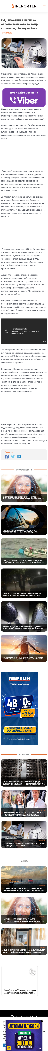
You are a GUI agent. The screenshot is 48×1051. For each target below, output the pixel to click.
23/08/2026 (42, 886)
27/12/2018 (42, 841)
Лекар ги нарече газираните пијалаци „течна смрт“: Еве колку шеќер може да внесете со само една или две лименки (23, 951)
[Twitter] (13, 456)
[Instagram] (19, 456)
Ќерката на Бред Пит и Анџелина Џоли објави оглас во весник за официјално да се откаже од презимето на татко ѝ (23, 814)
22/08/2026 (42, 779)
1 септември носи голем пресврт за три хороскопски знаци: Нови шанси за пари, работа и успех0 (23, 497)
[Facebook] (7, 456)
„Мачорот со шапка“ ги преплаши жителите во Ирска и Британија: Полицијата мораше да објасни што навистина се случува (22, 594)
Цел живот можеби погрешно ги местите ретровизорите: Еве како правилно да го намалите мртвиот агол (20, 531)
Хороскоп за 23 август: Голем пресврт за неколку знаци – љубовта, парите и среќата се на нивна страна (23, 658)
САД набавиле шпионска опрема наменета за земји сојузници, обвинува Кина (23, 844)
